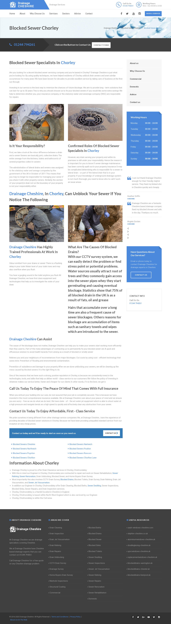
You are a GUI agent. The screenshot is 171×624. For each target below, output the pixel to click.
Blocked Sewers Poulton (80, 448)
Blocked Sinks (95, 545)
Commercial (135, 79)
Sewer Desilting (94, 485)
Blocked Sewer (95, 539)
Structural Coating (57, 587)
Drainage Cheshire (29, 529)
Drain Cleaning (56, 527)
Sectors (66, 13)
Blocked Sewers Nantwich (80, 444)
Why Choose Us (37, 13)
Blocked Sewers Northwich (24, 448)
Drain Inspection (57, 533)
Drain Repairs (55, 551)
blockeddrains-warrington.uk (140, 563)
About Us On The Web (18, 620)
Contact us (135, 102)
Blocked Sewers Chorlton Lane (82, 457)
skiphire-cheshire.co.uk (138, 533)
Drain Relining (55, 545)
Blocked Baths (95, 527)
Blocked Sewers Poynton (24, 453)
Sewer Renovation (28, 476)
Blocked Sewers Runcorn (80, 453)
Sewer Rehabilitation (97, 592)
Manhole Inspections (59, 581)
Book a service (153, 13)
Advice (77, 13)
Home (12, 13)
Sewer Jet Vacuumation (39, 482)
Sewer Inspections (97, 563)
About (22, 13)
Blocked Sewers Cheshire (24, 444)
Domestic (134, 87)
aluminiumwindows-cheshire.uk (141, 539)
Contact (88, 13)
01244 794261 (128, 6)
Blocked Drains (67, 479)
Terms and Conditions (59, 617)
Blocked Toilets (95, 551)
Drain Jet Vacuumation (60, 539)
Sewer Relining (95, 575)
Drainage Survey (57, 569)
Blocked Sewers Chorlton (24, 457)
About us (134, 63)
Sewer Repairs (95, 581)
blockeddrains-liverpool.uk (139, 575)
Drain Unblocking (57, 557)
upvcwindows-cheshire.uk (139, 551)
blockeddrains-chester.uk (139, 569)
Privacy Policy (75, 617)
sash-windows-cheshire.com (140, 527)
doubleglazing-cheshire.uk (139, 545)
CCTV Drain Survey (58, 563)
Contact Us (110, 433)
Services (53, 13)
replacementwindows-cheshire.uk (142, 557)
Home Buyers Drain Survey (61, 575)
